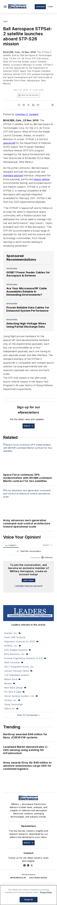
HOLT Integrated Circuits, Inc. (19, 666)
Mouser (8, 683)
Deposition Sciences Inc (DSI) (19, 641)
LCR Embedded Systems (16, 675)
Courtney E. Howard (26, 114)
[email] (38, 105)
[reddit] (33, 105)
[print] (52, 105)
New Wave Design (13, 687)
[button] (5, 7)
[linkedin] (23, 105)
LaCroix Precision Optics (16, 671)
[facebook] (19, 105)
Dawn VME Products (14, 637)
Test (5, 22)
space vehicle (41, 179)
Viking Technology (13, 704)
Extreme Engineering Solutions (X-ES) (23, 658)
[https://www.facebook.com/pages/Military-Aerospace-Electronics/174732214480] (24, 865)
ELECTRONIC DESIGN (38, 878)
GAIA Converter (12, 662)
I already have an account (28, 585)
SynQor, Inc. (10, 700)
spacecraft (9, 143)
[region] (28, 552)
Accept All (28, 900)
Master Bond (10, 679)
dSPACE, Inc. (11, 645)
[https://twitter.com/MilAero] (31, 865)
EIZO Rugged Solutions (16, 650)
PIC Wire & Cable (12, 692)
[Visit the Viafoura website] (46, 557)
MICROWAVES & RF (18, 878)
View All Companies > (28, 715)
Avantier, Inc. (10, 633)
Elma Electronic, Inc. (14, 654)
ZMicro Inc (9, 708)
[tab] (11, 545)
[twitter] (28, 105)
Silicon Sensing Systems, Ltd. (19, 696)
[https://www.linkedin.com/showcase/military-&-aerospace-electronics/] (28, 865)
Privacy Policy (46, 892)
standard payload (13, 175)
